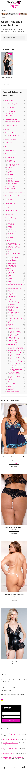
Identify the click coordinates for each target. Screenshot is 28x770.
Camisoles (11, 310)
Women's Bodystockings (15, 284)
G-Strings (11, 224)
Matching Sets (12, 239)
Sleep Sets (11, 388)
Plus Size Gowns (15, 376)
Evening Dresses (13, 259)
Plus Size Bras (12, 337)
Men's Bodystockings (11, 153)
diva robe (7, 129)
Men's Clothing (9, 157)
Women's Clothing (10, 218)
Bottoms (8, 220)
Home (3, 17)
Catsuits (10, 275)
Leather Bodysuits (13, 164)
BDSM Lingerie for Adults (10, 743)
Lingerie (8, 299)
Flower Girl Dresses (14, 244)
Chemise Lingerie (13, 312)
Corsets (10, 291)
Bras (7, 235)
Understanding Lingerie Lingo (12, 734)
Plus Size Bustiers (15, 354)
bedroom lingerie (13, 307)
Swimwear (11, 323)
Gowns (10, 382)
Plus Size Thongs (15, 335)
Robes (10, 171)
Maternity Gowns (13, 246)
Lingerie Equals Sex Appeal (11, 748)
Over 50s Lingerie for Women (13, 192)
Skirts (10, 229)
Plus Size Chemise (15, 357)
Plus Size (9, 326)
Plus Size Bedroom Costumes (13, 195)
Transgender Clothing (13, 391)
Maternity (11, 321)
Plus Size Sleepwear (14, 373)
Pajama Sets (11, 385)
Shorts (10, 173)
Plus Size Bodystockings (17, 347)
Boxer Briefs (12, 178)
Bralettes (11, 237)
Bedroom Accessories (14, 288)
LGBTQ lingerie (9, 150)
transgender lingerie (11, 210)
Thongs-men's (12, 183)
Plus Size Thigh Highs (16, 348)
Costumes (9, 160)
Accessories (11, 251)
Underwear (9, 174)
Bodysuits (11, 177)
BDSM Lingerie (9, 107)
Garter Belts (11, 316)
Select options (7, 84)
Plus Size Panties (15, 334)
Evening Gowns (12, 260)
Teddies (10, 324)
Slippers (10, 389)
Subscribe (11, 720)
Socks (9, 281)
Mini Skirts (13, 231)
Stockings (11, 298)
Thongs (10, 233)
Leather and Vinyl (11, 286)
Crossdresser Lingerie (11, 119)
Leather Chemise (13, 294)
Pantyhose (11, 280)
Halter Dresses (12, 262)
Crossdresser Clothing (13, 121)
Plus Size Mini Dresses (16, 343)
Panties (10, 180)
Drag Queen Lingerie (11, 132)
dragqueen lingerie (10, 139)
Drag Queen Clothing (12, 135)
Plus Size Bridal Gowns (15, 339)
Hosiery (8, 268)
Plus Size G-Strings (15, 332)
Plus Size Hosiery (13, 344)
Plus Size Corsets (15, 359)
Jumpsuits (11, 277)
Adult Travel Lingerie (11, 104)
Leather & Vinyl (11, 161)
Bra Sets (12, 304)
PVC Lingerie (8, 199)
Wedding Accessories (14, 247)
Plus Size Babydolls (15, 352)
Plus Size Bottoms (13, 328)
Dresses (8, 255)
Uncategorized (9, 214)
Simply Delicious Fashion (10, 739)
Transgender (8, 207)
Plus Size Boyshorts (15, 331)
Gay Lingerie (8, 142)
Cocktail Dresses (13, 257)
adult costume (9, 100)
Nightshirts (11, 383)
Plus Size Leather (15, 363)
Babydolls (11, 306)
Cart (22, 767)
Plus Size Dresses (13, 340)
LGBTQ (7, 146)
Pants (9, 170)
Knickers (10, 226)
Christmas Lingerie (14, 313)
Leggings (10, 278)
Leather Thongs (13, 165)
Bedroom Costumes (10, 111)
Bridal (8, 240)
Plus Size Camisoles (16, 355)
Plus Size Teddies (15, 372)
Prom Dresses (12, 266)
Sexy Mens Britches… (9, 753)
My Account (4, 767)
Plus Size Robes (14, 377)
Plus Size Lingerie (13, 350)
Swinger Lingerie (10, 203)
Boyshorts (11, 223)
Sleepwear (9, 167)
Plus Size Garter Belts (16, 362)
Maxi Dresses (12, 263)
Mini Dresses (12, 265)
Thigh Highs (11, 283)
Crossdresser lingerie (11, 125)
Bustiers (10, 309)
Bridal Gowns (12, 243)
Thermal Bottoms (13, 181)
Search (14, 767)
